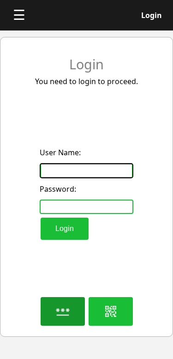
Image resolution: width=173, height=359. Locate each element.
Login (64, 228)
